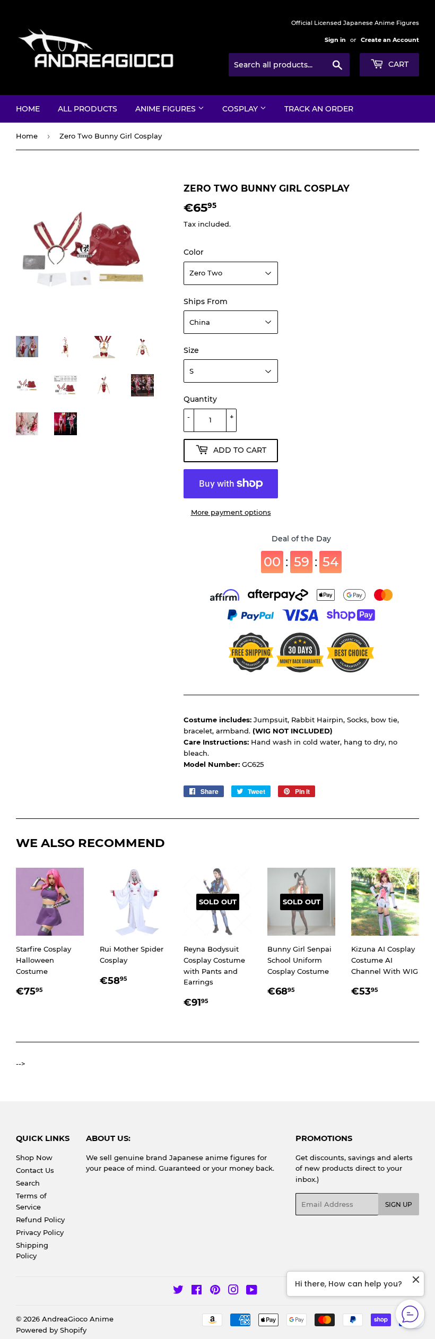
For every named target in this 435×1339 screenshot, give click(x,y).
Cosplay (241, 109)
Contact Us (35, 1170)
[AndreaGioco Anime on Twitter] (178, 1291)
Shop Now (34, 1157)
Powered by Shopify (51, 1330)
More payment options (231, 512)
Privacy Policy (40, 1232)
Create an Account (390, 40)
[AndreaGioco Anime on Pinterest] (215, 1291)
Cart (397, 64)
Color (194, 252)
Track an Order (318, 109)
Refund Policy (40, 1219)
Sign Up (398, 1204)
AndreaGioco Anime (78, 1319)
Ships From (206, 301)
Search (28, 1183)
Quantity (200, 399)
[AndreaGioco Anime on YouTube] (251, 1291)
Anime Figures (166, 109)
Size (191, 350)
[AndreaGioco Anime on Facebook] (196, 1291)
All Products (87, 109)
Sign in (335, 40)
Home (28, 109)
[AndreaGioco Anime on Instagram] (233, 1291)
